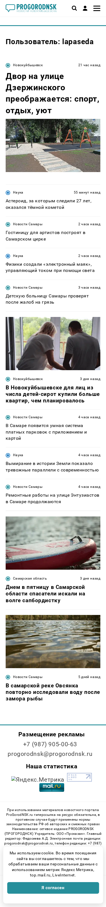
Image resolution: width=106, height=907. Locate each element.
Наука (18, 192)
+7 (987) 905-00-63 (50, 744)
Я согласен (53, 887)
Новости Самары (27, 224)
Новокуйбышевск (28, 65)
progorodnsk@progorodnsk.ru (50, 754)
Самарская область (30, 578)
